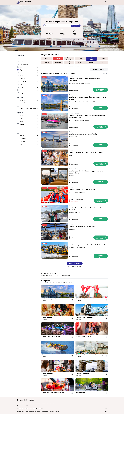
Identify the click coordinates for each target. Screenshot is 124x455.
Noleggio (22, 93)
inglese (21, 133)
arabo (21, 118)
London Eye (23, 81)
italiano (22, 115)
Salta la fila (22, 103)
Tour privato (23, 100)
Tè (20, 90)
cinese (21, 121)
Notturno (22, 73)
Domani (77, 25)
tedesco (22, 144)
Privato (21, 87)
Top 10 (21, 61)
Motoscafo (22, 78)
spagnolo (22, 141)
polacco (22, 135)
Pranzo (21, 84)
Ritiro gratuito (23, 106)
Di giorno (22, 70)
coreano (22, 124)
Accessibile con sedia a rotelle (28, 108)
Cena (21, 67)
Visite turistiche (24, 64)
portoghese (23, 138)
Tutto (21, 58)
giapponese (23, 130)
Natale (21, 75)
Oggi (73, 25)
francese (22, 127)
